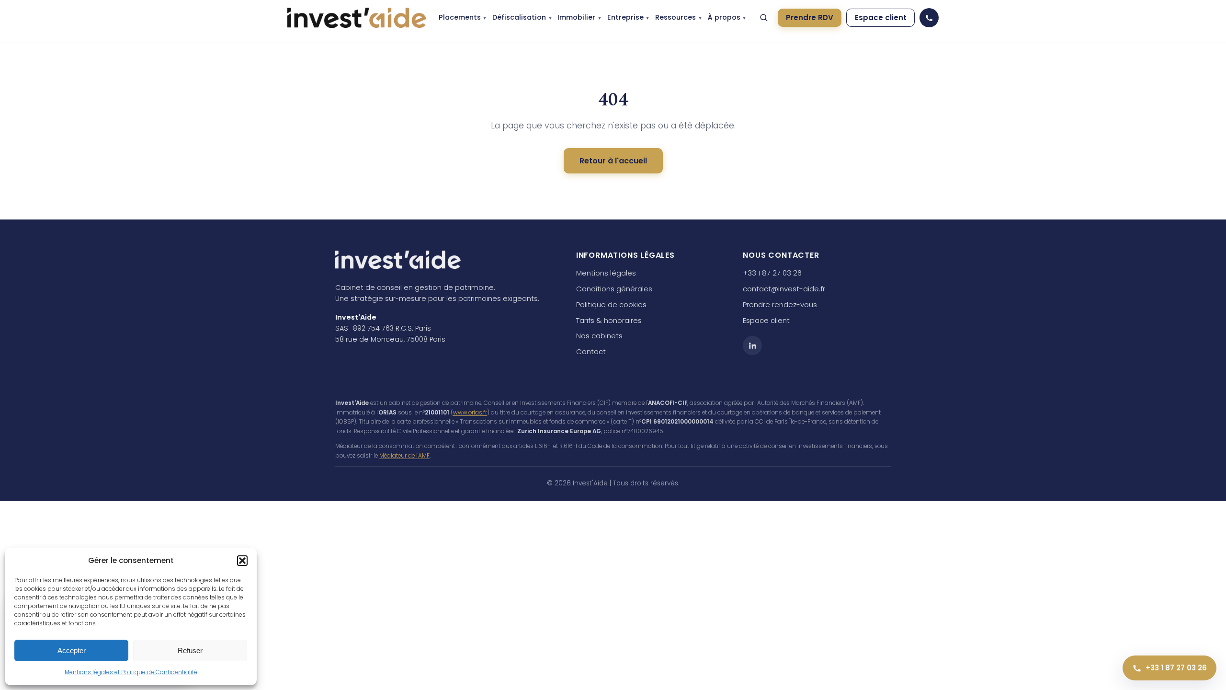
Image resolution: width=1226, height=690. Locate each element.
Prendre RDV (809, 17)
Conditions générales (614, 289)
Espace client (881, 17)
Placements (460, 17)
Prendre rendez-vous (780, 304)
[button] (242, 560)
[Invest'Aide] (356, 18)
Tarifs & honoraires (609, 320)
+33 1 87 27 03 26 (772, 273)
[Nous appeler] (929, 17)
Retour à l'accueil (613, 160)
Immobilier (576, 17)
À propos (724, 17)
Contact (591, 351)
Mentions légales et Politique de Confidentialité (131, 672)
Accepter (71, 650)
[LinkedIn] (752, 345)
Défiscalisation (519, 17)
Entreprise (625, 17)
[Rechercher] (763, 17)
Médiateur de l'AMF (404, 456)
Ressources (675, 17)
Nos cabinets (599, 336)
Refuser (190, 650)
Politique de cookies (611, 304)
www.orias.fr (470, 412)
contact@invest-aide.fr (784, 289)
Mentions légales (606, 273)
